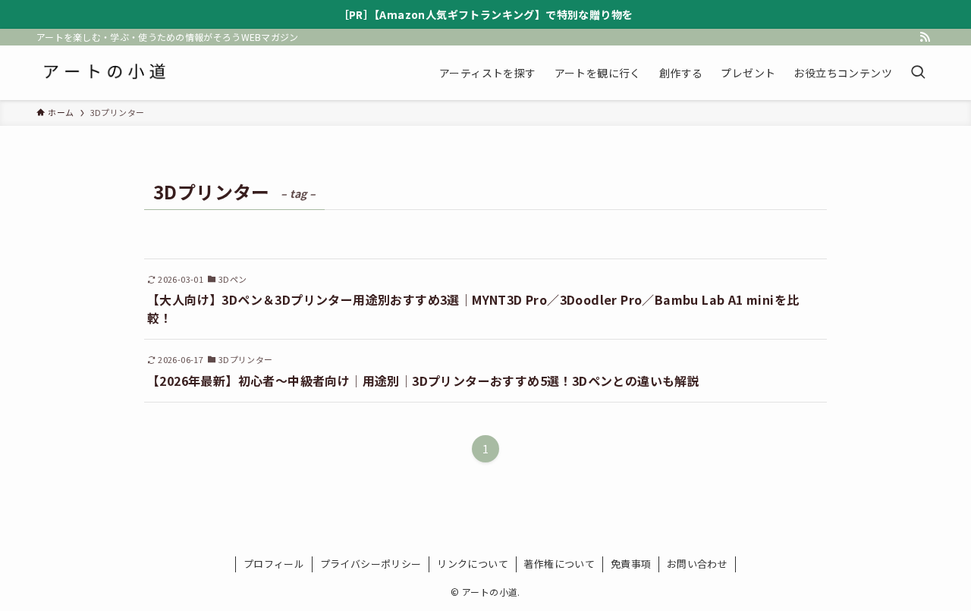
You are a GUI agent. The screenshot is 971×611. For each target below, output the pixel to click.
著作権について (559, 563)
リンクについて (472, 563)
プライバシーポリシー (371, 563)
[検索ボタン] (918, 72)
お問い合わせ (697, 563)
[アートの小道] (103, 73)
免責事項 (631, 563)
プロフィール (274, 563)
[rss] (925, 37)
